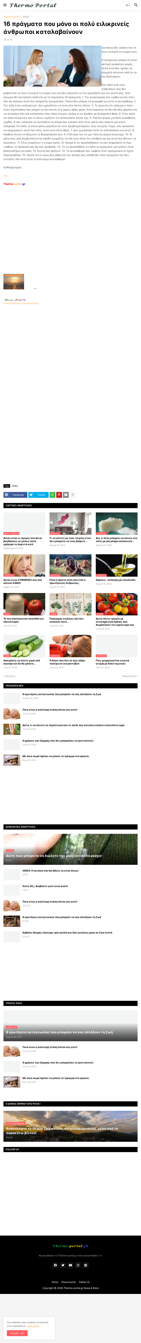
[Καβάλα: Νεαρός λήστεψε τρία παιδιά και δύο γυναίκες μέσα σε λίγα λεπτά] (11, 936)
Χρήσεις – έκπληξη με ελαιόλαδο (115, 579)
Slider (26, 16)
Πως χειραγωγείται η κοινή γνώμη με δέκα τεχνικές (112, 662)
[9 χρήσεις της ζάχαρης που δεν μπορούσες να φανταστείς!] (11, 744)
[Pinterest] (59, 495)
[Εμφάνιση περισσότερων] (72, 495)
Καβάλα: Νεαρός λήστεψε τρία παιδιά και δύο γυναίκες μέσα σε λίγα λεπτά (67, 932)
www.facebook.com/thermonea (21, 303)
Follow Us (84, 1282)
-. (15, 299)
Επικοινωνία (69, 1282)
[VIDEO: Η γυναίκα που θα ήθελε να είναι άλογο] (11, 874)
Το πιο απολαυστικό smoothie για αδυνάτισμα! (23, 620)
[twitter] (63, 1265)
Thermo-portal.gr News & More (81, 1288)
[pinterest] (86, 1265)
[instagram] (78, 1265)
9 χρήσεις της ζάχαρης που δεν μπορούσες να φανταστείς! (58, 740)
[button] (4, 5)
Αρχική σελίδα (11, 16)
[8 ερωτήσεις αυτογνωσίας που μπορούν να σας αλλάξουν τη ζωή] (11, 698)
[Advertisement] (63, 237)
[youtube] (70, 1265)
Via (5, 175)
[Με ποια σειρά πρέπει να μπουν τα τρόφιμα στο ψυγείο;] (11, 760)
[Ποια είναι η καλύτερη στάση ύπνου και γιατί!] (11, 713)
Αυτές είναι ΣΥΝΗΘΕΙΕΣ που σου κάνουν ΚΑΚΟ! (22, 581)
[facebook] (55, 1265)
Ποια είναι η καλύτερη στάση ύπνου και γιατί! (50, 709)
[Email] (66, 495)
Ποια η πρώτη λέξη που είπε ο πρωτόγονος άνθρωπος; (68, 581)
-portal (14, 184)
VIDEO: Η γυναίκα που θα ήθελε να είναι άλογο (50, 870)
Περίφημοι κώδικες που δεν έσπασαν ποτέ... (67, 620)
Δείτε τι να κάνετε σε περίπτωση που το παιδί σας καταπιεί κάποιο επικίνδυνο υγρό (73, 725)
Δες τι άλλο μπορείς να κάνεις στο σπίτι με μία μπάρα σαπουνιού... (116, 540)
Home (55, 1282)
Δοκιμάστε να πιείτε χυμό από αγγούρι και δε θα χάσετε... (21, 662)
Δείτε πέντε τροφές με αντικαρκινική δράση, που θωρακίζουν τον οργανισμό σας (115, 621)
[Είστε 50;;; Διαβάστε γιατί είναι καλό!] (11, 890)
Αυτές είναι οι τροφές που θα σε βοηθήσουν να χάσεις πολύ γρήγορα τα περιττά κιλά (22, 541)
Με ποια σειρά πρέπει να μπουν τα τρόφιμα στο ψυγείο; (56, 756)
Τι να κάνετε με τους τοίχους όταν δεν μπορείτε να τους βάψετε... (70, 540)
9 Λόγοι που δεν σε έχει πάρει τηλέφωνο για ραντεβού (67, 662)
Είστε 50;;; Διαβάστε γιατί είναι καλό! (45, 886)
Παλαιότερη (129, 676)
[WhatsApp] (52, 495)
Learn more (32, 1325)
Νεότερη (10, 676)
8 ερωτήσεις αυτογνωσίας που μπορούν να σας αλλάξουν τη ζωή (62, 694)
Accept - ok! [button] (17, 1333)
